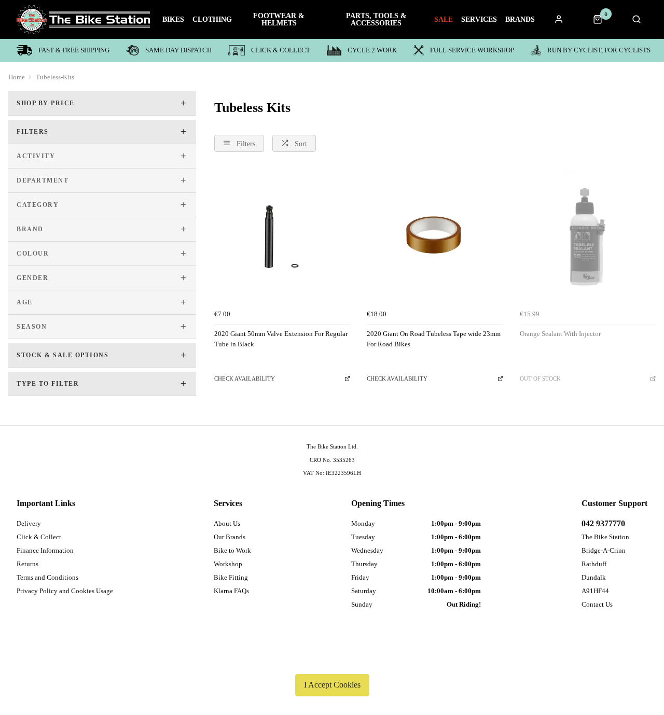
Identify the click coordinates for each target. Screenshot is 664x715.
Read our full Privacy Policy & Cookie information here (332, 660)
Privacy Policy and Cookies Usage (65, 591)
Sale (443, 19)
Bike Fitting (231, 577)
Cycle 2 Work (372, 50)
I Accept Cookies (332, 684)
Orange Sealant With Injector (560, 334)
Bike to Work (232, 550)
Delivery (29, 523)
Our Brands (229, 537)
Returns (27, 564)
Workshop (228, 564)
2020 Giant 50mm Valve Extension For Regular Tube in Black (281, 339)
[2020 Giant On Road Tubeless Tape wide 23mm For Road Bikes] (435, 236)
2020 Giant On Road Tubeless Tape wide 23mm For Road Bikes (434, 339)
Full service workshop (472, 50)
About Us (227, 523)
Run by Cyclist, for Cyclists (599, 50)
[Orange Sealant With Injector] (588, 236)
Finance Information (45, 550)
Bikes (173, 19)
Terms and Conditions (47, 577)
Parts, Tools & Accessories (376, 19)
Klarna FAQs (231, 591)
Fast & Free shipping (73, 50)
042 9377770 (603, 523)
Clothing (212, 19)
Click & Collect (280, 50)
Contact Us (597, 604)
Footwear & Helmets (279, 19)
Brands (520, 19)
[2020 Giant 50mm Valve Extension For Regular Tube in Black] (282, 236)
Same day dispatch (178, 50)
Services (479, 19)
